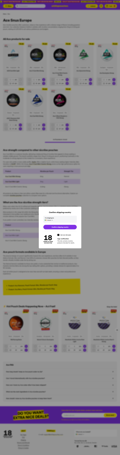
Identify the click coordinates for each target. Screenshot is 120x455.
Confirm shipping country (60, 227)
